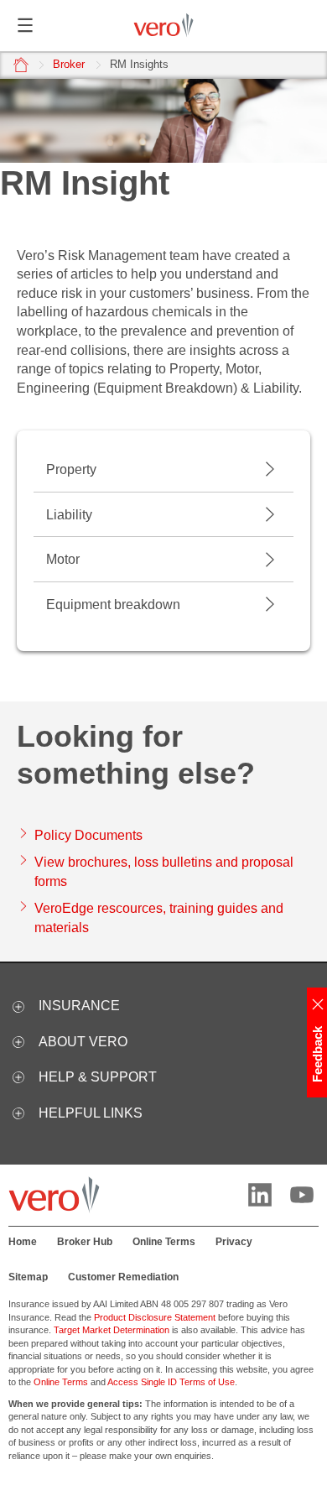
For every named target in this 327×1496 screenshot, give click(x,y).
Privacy (233, 1242)
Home (22, 1242)
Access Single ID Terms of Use (171, 1382)
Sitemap (28, 1277)
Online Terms (163, 1242)
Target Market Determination (111, 1330)
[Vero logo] (163, 25)
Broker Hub (84, 1242)
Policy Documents (88, 834)
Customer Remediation (123, 1277)
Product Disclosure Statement (154, 1317)
